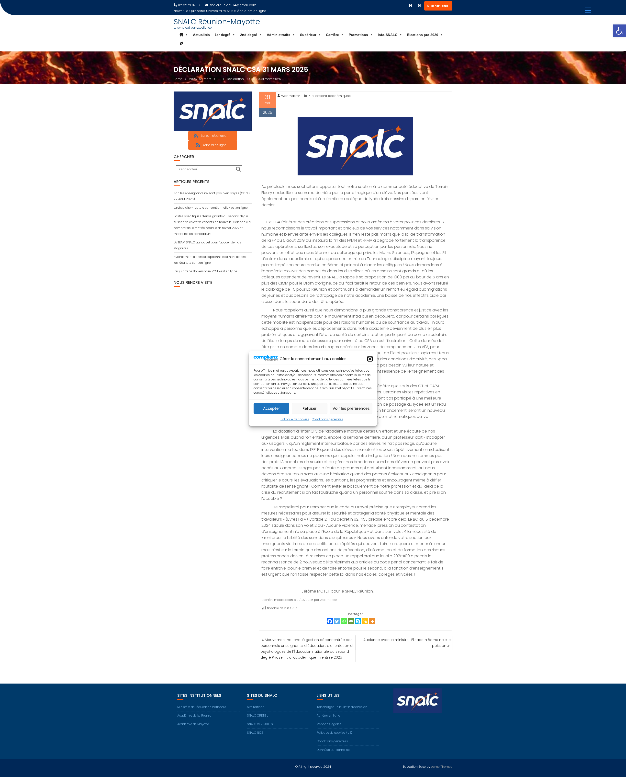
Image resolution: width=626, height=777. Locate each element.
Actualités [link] (201, 35)
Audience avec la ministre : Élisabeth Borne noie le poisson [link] (407, 642)
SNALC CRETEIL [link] (257, 715)
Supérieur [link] (308, 35)
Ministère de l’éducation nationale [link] (201, 707)
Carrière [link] (332, 35)
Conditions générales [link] (327, 419)
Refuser (309, 408)
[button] (370, 358)
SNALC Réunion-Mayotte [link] (217, 21)
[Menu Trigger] (588, 10)
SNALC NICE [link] (255, 733)
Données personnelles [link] (333, 750)
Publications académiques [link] (329, 95)
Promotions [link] (358, 35)
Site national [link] (438, 5)
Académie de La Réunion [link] (195, 715)
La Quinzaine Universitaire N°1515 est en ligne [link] (205, 271)
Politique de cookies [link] (294, 419)
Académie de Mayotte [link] (193, 724)
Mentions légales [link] (329, 724)
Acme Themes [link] (441, 767)
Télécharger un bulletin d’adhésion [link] (342, 707)
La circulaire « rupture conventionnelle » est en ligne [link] (211, 208)
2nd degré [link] (248, 35)
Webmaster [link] (290, 95)
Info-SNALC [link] (387, 35)
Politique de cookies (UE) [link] (334, 733)
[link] (619, 30)
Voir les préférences (351, 408)
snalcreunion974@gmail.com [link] (233, 5)
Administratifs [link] (278, 35)
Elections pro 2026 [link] (422, 35)
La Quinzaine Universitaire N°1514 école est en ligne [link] (225, 11)
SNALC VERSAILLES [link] (260, 724)
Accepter (271, 408)
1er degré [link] (222, 35)
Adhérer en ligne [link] (328, 715)
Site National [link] (256, 707)
